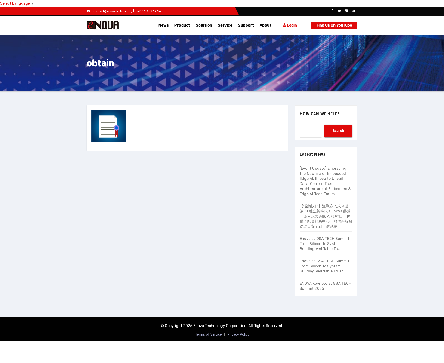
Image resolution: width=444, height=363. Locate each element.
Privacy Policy (238, 334)
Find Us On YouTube (334, 25)
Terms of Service (208, 334)
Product (182, 25)
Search (338, 131)
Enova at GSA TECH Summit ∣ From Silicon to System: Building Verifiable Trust (326, 243)
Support (246, 25)
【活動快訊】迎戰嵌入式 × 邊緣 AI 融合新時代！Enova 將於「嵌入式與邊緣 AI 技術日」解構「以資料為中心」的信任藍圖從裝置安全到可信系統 (326, 216)
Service (225, 25)
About (266, 25)
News (163, 25)
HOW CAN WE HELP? (320, 113)
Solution (204, 25)
